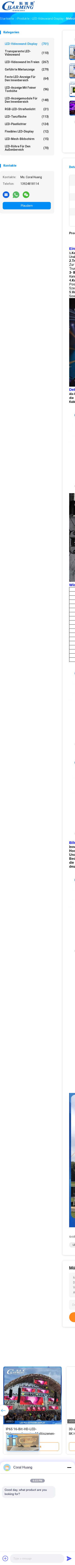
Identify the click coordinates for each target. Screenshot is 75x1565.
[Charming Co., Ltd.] (18, 6)
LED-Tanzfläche (27, 116)
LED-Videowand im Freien (27, 62)
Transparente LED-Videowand (27, 53)
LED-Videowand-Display (27, 43)
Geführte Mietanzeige (27, 69)
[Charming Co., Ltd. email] (6, 194)
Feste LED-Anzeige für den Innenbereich (27, 78)
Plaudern (27, 205)
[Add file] (5, 1558)
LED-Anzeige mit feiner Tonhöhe (27, 89)
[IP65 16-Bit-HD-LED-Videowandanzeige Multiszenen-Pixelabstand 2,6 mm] (32, 1395)
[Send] (69, 1558)
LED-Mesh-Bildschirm (27, 139)
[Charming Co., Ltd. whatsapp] (16, 194)
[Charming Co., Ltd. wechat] (26, 194)
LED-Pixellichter (27, 124)
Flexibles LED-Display (27, 131)
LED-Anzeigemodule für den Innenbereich (27, 100)
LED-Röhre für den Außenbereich (27, 148)
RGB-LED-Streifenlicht (27, 109)
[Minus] (69, 1467)
